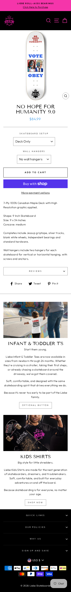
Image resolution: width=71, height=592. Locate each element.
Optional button (35, 405)
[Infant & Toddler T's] (35, 320)
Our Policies (35, 527)
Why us (35, 539)
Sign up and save (35, 550)
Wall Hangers (34, 151)
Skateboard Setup (34, 133)
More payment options (35, 192)
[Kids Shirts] (35, 433)
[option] (35, 5)
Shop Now (35, 502)
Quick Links (35, 515)
